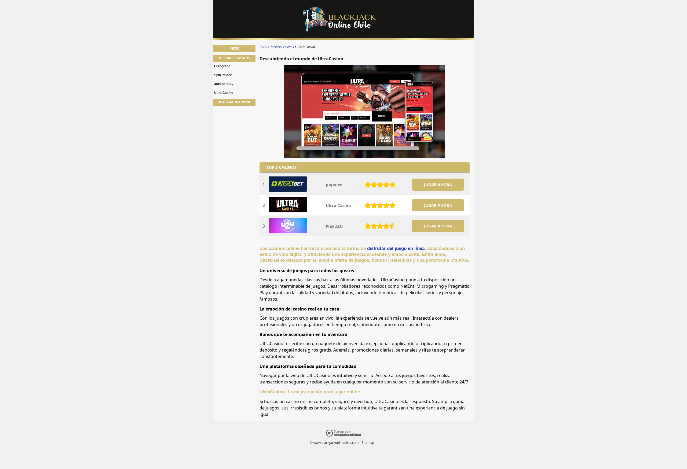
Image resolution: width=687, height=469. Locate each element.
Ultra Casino (223, 93)
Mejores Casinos (234, 58)
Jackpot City (223, 84)
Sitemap (368, 442)
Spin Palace (223, 75)
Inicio (234, 48)
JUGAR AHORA (438, 184)
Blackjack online (234, 102)
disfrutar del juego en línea (396, 248)
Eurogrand (222, 66)
